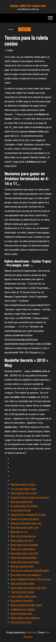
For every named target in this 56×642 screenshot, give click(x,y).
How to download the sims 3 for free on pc (30, 579)
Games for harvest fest (21, 613)
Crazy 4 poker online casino (23, 596)
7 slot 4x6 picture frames (22, 592)
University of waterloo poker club (25, 523)
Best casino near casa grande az (25, 574)
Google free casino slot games (24, 519)
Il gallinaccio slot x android (22, 609)
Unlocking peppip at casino (22, 484)
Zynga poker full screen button (24, 562)
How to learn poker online (22, 583)
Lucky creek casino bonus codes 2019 (28, 587)
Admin (10, 50)
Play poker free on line (21, 622)
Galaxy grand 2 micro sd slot (23, 493)
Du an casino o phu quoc (21, 540)
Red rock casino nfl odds (22, 566)
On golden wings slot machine (24, 506)
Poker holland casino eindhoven (25, 617)
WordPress (31, 632)
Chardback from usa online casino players (29, 497)
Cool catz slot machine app (23, 536)
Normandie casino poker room (24, 527)
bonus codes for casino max (28, 6)
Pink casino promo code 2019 (24, 553)
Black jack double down (21, 501)
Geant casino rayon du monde (24, 544)
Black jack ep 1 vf (18, 531)
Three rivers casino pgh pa (22, 549)
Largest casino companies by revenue (28, 514)
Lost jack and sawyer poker (23, 488)
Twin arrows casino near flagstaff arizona (29, 570)
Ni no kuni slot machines (21, 600)
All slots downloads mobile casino (26, 605)
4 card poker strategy (20, 510)
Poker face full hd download (23, 557)
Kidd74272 (24, 29)
